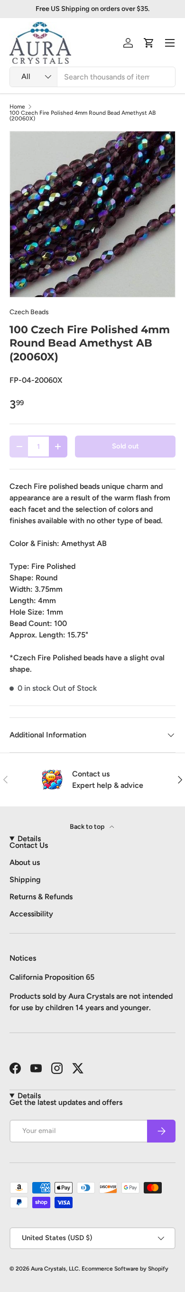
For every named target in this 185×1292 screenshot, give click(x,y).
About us (24, 862)
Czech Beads (29, 312)
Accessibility (31, 913)
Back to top (88, 827)
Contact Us (28, 845)
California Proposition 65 (51, 977)
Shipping (25, 879)
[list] (92, 214)
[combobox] (92, 77)
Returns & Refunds (41, 896)
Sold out (125, 446)
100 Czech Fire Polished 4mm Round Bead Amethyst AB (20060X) (82, 115)
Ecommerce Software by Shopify (125, 1268)
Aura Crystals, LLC (55, 1268)
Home (17, 106)
